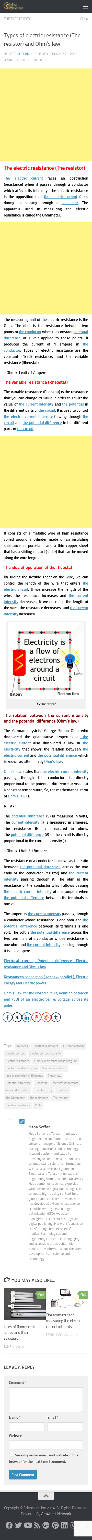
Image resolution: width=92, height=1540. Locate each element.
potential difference (28, 816)
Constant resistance (45, 1046)
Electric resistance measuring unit (55, 1061)
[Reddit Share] (46, 1017)
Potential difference (18, 1083)
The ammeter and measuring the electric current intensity (63, 1321)
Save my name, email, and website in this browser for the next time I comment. (43, 1458)
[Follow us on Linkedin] (64, 1525)
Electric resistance (17, 1061)
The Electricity (17, 19)
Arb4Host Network (56, 1514)
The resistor (60, 1098)
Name (14, 1417)
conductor (70, 203)
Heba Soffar (18, 54)
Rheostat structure (17, 1090)
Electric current (15, 1053)
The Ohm (62, 1090)
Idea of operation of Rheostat (24, 1076)
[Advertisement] (46, 114)
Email (53, 1417)
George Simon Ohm (54, 1068)
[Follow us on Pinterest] (55, 1525)
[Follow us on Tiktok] (82, 1525)
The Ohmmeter (15, 1098)
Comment (17, 1382)
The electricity (43, 1090)
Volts (38, 1105)
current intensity (25, 822)
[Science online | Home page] (17, 6)
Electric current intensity (45, 1053)
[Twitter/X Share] (17, 1017)
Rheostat (41, 1083)
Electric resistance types (21, 1068)
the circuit (46, 410)
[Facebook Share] (7, 1017)
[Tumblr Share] (56, 1017)
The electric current (23, 178)
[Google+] (46, 1525)
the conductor (30, 332)
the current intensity (36, 404)
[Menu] (85, 6)
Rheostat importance (65, 1083)
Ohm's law (54, 1076)
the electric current (60, 196)
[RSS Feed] (36, 1525)
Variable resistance (18, 1105)
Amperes (22, 1046)
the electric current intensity (28, 416)
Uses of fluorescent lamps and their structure (19, 1333)
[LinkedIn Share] (27, 1017)
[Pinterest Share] (36, 1017)
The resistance (39, 1098)
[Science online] (9, 1525)
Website (15, 1436)
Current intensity (74, 1046)
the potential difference (42, 422)
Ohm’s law (53, 761)
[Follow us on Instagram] (73, 1525)
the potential (73, 404)
